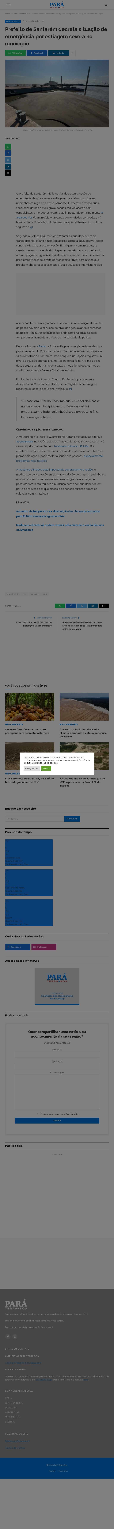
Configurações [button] (31, 768)
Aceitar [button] (46, 768)
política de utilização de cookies (41, 763)
